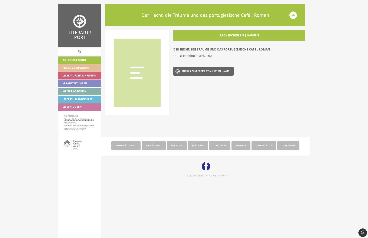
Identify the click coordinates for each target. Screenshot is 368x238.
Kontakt (241, 145)
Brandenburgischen (83, 125)
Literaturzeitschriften (79, 75)
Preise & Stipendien (76, 68)
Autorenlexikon (74, 60)
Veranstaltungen (75, 83)
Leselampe (219, 145)
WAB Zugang (153, 145)
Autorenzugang (126, 145)
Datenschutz (264, 145)
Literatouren (72, 107)
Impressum (288, 145)
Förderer (198, 145)
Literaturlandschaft (77, 99)
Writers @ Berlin (74, 91)
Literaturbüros (72, 129)
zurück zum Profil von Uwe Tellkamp (205, 71)
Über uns (177, 145)
